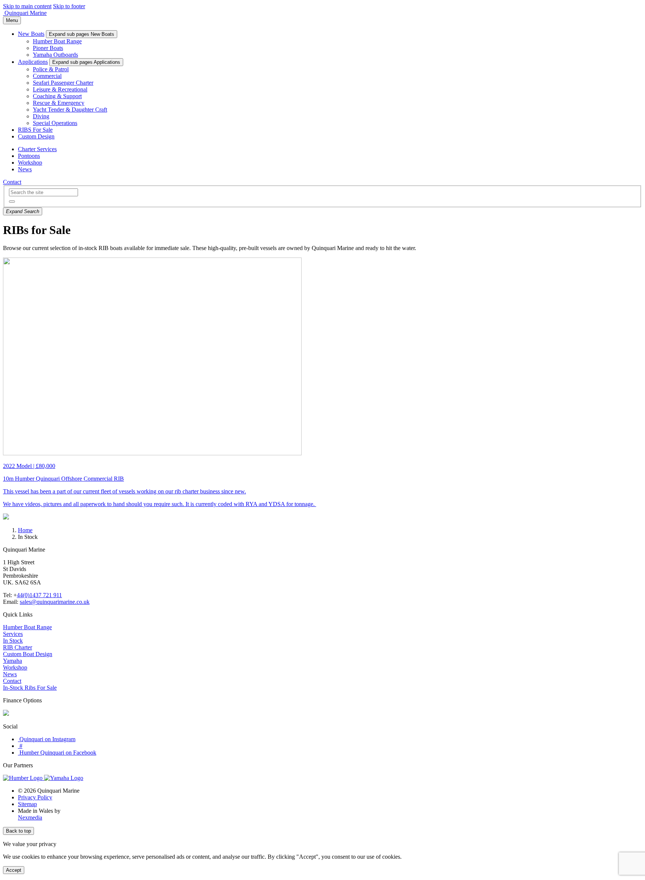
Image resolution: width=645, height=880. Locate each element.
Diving (41, 116)
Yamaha (12, 661)
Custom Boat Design (27, 654)
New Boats (31, 34)
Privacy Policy (35, 797)
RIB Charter (17, 647)
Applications (33, 62)
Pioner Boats (48, 48)
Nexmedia (30, 817)
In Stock (13, 640)
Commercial (47, 76)
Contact (12, 182)
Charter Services (37, 149)
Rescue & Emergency (58, 103)
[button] (12, 201)
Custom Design (36, 136)
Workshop (30, 162)
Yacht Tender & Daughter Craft (70, 109)
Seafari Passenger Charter (63, 82)
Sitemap (27, 804)
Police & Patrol (51, 69)
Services (13, 634)
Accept (13, 870)
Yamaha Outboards (55, 55)
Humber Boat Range (57, 41)
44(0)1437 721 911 (39, 595)
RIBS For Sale (35, 130)
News (25, 169)
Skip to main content (27, 6)
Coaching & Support (57, 96)
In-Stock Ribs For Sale (30, 687)
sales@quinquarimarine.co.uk (55, 602)
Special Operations (55, 123)
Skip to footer (69, 6)
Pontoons (29, 156)
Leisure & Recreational (60, 89)
